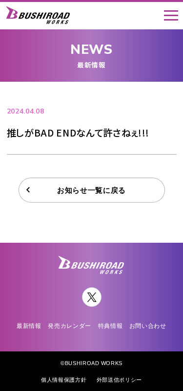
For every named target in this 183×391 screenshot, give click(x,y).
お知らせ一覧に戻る (91, 189)
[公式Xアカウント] (92, 297)
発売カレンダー (69, 325)
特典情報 (110, 325)
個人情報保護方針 (63, 379)
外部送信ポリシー (119, 379)
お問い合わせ (147, 325)
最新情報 (29, 325)
